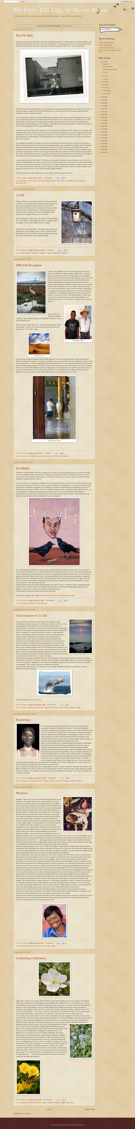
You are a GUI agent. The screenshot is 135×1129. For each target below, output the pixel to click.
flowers (39, 1016)
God (28, 456)
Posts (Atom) (26, 1113)
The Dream (57, 456)
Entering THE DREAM (59, 278)
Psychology (19, 183)
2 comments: (50, 250)
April (104, 85)
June (104, 79)
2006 (103, 152)
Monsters (22, 793)
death (22, 253)
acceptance (24, 781)
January (105, 93)
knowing (58, 781)
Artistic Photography (105, 45)
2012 (103, 135)
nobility (57, 1102)
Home (49, 1109)
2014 (103, 129)
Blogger (81, 1125)
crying (46, 707)
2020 (103, 112)
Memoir (71, 181)
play (81, 181)
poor (84, 181)
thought (63, 456)
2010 (103, 141)
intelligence (50, 1102)
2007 (103, 149)
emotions (53, 181)
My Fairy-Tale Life (35, 700)
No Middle (23, 468)
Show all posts (67, 26)
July (104, 76)
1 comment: (47, 453)
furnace (62, 181)
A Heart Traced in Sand (70, 835)
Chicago (34, 181)
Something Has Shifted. (110, 69)
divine (50, 707)
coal (39, 181)
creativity (46, 781)
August (105, 64)
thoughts (79, 781)
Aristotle (24, 662)
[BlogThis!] (59, 178)
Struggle (62, 1102)
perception (42, 456)
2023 (103, 103)
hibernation (34, 253)
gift (60, 707)
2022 (103, 106)
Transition (64, 253)
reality (48, 456)
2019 (103, 114)
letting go (65, 707)
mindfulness (34, 456)
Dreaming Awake (108, 66)
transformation (56, 253)
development (31, 1102)
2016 (103, 123)
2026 (103, 61)
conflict (40, 781)
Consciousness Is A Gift (31, 615)
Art (21, 603)
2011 (103, 138)
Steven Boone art (41, 603)
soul (51, 456)
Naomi (63, 1037)
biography (24, 181)
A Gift (20, 195)
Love (66, 181)
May (104, 82)
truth (68, 456)
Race (25, 183)
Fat (58, 181)
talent (67, 1102)
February (106, 90)
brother (29, 181)
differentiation (46, 181)
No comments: (48, 178)
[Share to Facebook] (63, 178)
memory (76, 181)
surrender (72, 781)
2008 (103, 146)
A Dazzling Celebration (31, 958)
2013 (103, 132)
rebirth (49, 253)
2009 (103, 143)
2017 (103, 120)
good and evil (31, 946)
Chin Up (105, 72)
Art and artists (33, 781)
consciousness (38, 707)
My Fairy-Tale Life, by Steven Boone (61, 9)
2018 (103, 117)
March (105, 87)
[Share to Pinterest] (65, 178)
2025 (103, 97)
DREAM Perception (29, 265)
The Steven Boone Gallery (66, 595)
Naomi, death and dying (42, 656)
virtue (72, 1102)
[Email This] (57, 178)
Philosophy (72, 707)
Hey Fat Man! (25, 35)
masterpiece (42, 253)
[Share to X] (61, 178)
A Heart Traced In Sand (106, 48)
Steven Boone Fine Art (47, 595)
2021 (103, 109)
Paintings (32, 603)
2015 (103, 126)
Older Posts (90, 1109)
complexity (30, 707)
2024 (103, 100)
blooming (23, 1102)
